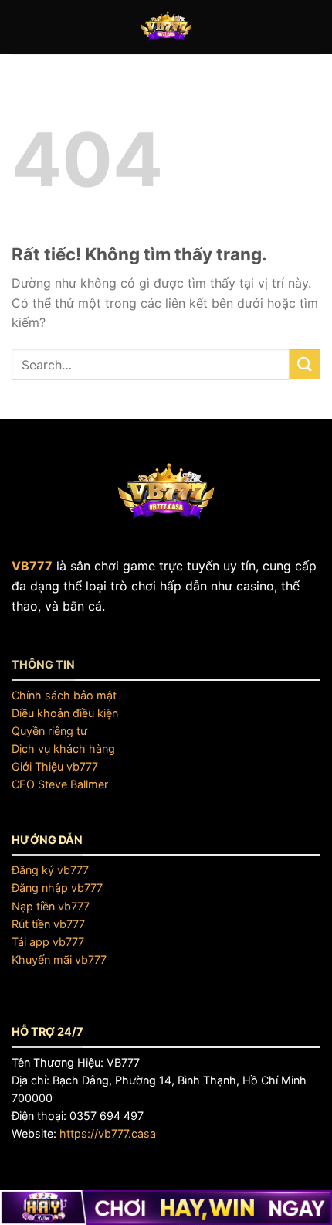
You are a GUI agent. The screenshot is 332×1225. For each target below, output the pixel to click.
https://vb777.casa (107, 1133)
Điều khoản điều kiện (65, 713)
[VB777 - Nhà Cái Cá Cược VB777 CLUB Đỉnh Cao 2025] (166, 27)
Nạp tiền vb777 (51, 906)
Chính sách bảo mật (64, 695)
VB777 (32, 565)
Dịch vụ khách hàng (63, 748)
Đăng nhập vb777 (57, 887)
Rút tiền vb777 (48, 924)
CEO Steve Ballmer (60, 784)
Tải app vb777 (48, 941)
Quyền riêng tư (49, 730)
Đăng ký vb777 (50, 869)
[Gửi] (305, 364)
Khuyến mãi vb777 (59, 959)
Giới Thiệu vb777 (55, 766)
